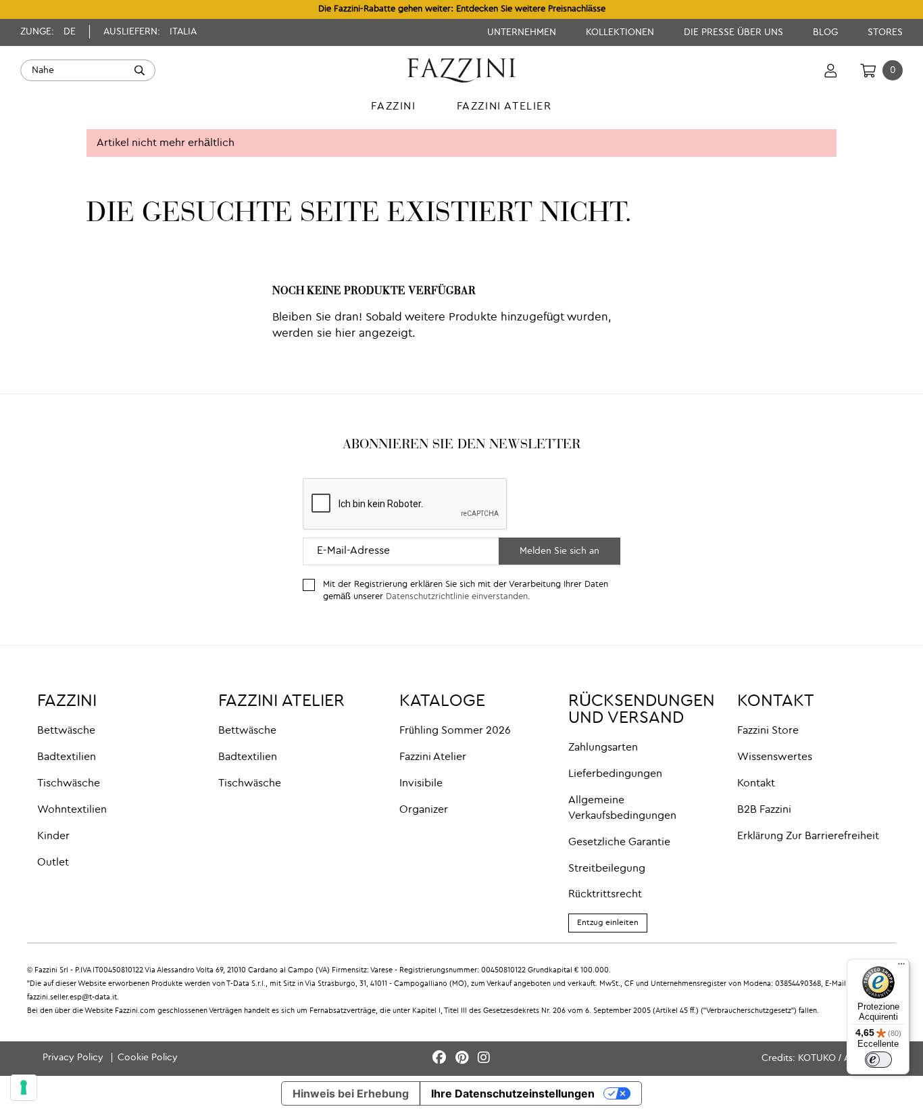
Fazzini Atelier (432, 757)
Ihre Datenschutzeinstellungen (513, 1093)
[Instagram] (484, 1058)
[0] (868, 70)
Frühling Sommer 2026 (455, 731)
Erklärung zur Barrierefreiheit (808, 836)
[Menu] (901, 967)
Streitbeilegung (606, 869)
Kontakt (756, 783)
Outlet (53, 862)
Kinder (53, 836)
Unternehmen (523, 32)
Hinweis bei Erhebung (351, 1093)
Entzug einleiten (608, 923)
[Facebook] (441, 1058)
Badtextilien (66, 757)
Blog (827, 32)
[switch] (878, 1059)
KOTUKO (817, 1058)
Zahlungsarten (603, 747)
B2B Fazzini (764, 810)
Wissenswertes (774, 757)
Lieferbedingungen (615, 774)
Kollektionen (621, 32)
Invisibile (421, 783)
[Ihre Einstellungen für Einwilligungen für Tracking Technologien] (23, 1087)
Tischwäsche (68, 783)
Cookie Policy (148, 1057)
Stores (885, 32)
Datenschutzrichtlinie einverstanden (457, 596)
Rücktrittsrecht (605, 894)
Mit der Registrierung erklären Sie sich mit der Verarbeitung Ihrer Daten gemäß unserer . (465, 591)
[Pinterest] (463, 1058)
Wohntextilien (72, 810)
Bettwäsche (66, 731)
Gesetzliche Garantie (619, 842)
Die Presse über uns (735, 32)
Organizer (423, 810)
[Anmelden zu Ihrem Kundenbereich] (830, 70)
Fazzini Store (768, 731)
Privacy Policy (74, 1057)
